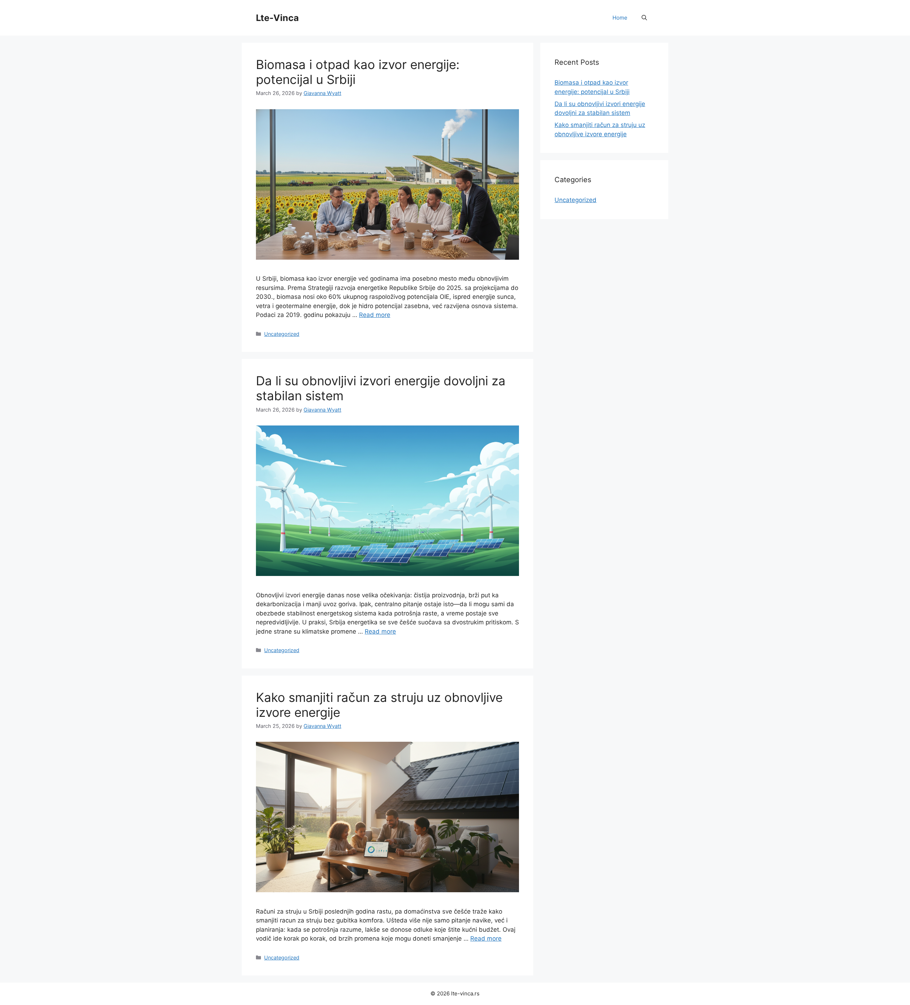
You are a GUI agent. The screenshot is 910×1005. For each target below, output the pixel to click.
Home (619, 17)
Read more (374, 314)
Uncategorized (281, 334)
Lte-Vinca (277, 17)
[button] (644, 17)
